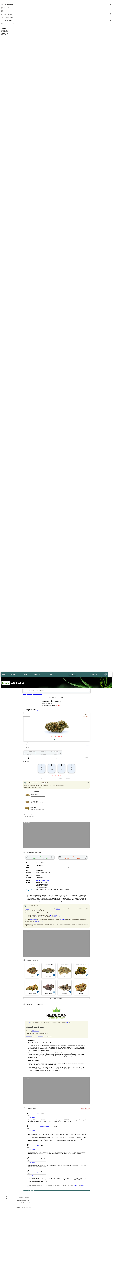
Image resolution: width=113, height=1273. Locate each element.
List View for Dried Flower (24, 1207)
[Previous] (6, 1197)
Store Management (9, 24)
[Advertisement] (56, 834)
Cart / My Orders (8, 17)
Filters (61, 697)
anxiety (54, 916)
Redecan (87, 745)
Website (35, 1027)
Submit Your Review (28, 1190)
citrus (55, 915)
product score (33, 919)
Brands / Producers (9, 8)
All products (29, 1036)
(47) (27, 745)
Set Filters (29, 1202)
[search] (25, 690)
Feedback (3, 34)
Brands (25, 674)
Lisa (38, 1158)
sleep (60, 916)
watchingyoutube (44, 1126)
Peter (37, 1145)
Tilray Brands (45, 880)
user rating (62, 919)
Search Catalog (8, 14)
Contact (42, 1027)
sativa (27, 909)
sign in (75, 1185)
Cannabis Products (8, 4)
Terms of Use (4, 33)
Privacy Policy (4, 31)
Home (24, 694)
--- (41, 769)
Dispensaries (7, 11)
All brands (40, 1036)
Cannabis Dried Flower (37, 694)
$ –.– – (26, 758)
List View (53, 697)
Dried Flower (31, 814)
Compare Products (58, 998)
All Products (29, 694)
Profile (30, 1027)
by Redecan (40, 710)
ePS (67, 1022)
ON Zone (58, 705)
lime (39, 921)
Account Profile (8, 20)
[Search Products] (51, 674)
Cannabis (12, 674)
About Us (3, 28)
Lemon (35, 921)
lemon (50, 915)
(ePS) (58, 782)
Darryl (37, 1113)
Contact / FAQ (4, 30)
